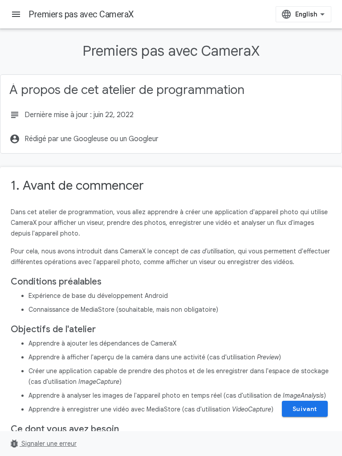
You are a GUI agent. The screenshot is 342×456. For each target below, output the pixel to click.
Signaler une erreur (43, 444)
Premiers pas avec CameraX (81, 14)
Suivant (305, 409)
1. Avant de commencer (77, 185)
